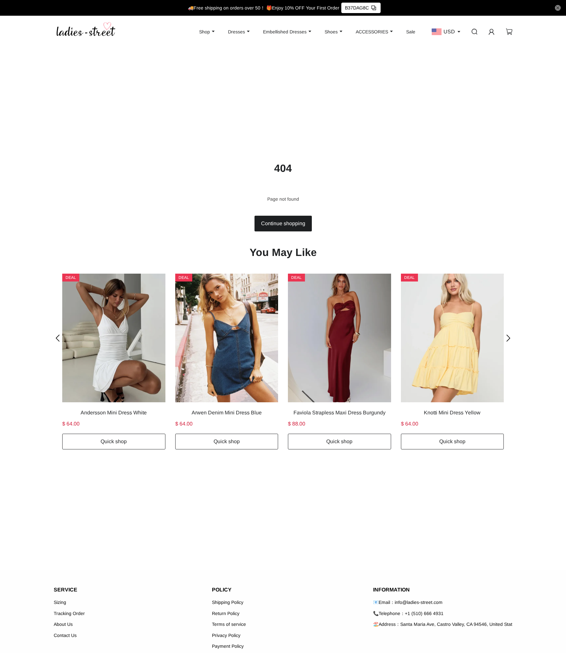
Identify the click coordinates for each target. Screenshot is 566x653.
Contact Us (65, 635)
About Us (63, 624)
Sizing (60, 602)
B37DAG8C (357, 7)
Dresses (236, 31)
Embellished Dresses (285, 31)
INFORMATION (391, 589)
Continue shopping (283, 223)
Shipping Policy (227, 602)
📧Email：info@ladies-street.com (408, 602)
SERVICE (65, 589)
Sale (410, 31)
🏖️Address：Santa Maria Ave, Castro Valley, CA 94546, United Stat (442, 624)
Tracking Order (69, 613)
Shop (204, 31)
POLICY (222, 589)
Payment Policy (228, 646)
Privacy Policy (226, 635)
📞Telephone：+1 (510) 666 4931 (408, 613)
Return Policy (225, 613)
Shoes (331, 31)
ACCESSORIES (372, 31)
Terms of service (229, 624)
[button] (58, 338)
